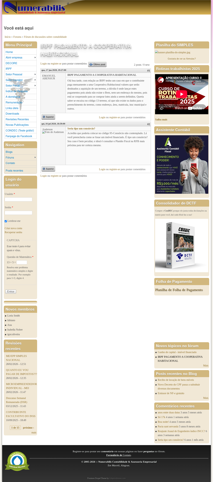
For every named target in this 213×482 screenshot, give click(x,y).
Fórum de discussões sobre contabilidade (45, 36)
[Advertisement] (181, 319)
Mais (205, 365)
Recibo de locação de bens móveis (176, 379)
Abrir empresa (14, 57)
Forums (17, 36)
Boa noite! (163, 421)
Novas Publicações (17, 125)
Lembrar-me (13, 220)
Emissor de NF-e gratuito (171, 393)
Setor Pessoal (14, 74)
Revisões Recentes (17, 119)
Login (43, 63)
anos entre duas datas (169, 412)
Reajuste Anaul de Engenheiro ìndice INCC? (181, 431)
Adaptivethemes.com (117, 478)
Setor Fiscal (13, 85)
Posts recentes (14, 170)
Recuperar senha (13, 232)
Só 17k (161, 417)
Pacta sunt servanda (168, 426)
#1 (148, 70)
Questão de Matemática (20, 257)
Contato (10, 163)
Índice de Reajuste (17, 91)
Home (9, 52)
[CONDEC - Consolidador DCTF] (181, 271)
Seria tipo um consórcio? (81, 128)
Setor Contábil (14, 80)
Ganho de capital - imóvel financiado (177, 352)
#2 (148, 124)
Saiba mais (161, 119)
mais (33, 432)
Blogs (9, 152)
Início (8, 36)
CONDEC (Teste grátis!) (20, 130)
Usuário (10, 194)
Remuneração (14, 102)
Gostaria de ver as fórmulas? (182, 58)
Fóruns (10, 157)
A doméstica (13, 97)
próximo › (28, 427)
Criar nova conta (13, 228)
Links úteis (12, 108)
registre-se (56, 63)
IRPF (9, 68)
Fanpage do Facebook (19, 136)
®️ (68, 3)
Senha (9, 207)
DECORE (11, 63)
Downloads (12, 113)
